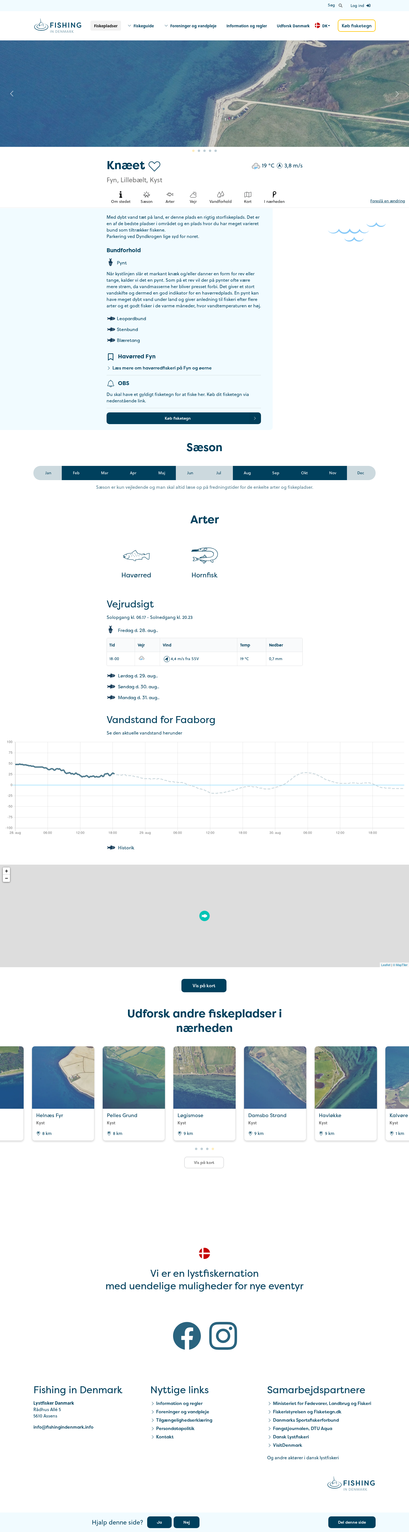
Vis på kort (204, 986)
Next (397, 93)
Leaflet (385, 964)
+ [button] (6, 871)
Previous (11, 93)
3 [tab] (204, 151)
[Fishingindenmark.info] (351, 1484)
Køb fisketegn (357, 26)
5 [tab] (215, 151)
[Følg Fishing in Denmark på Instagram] (223, 1337)
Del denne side (352, 1522)
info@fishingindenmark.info (63, 1427)
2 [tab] (199, 151)
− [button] (6, 878)
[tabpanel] (204, 93)
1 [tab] (193, 151)
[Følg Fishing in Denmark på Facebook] (187, 1337)
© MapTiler (400, 964)
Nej (186, 1522)
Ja (159, 1522)
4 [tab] (210, 151)
